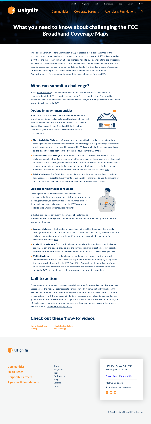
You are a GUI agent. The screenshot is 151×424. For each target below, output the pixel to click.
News (141, 4)
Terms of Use (126, 376)
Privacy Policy (112, 376)
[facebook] (107, 392)
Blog (120, 4)
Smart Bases (15, 372)
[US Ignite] (23, 10)
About (73, 4)
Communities (60, 11)
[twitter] (111, 392)
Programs (85, 4)
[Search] (142, 11)
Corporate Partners (86, 11)
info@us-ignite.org (114, 382)
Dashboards (108, 4)
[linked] (115, 392)
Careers (130, 4)
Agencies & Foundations (120, 11)
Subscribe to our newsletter (119, 387)
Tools (96, 4)
